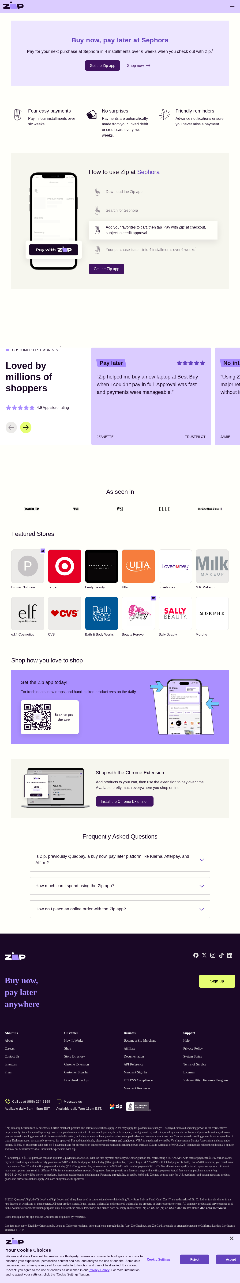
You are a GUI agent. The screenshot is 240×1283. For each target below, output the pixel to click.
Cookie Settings (158, 1259)
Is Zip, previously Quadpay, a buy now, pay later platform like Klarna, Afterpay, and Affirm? (112, 859)
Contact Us (12, 1056)
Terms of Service (194, 1064)
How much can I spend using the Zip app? (74, 885)
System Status (192, 1056)
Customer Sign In (76, 1072)
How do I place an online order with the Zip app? (80, 909)
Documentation (134, 1056)
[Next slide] (25, 427)
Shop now (135, 66)
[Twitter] (204, 955)
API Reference (133, 1064)
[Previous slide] (11, 427)
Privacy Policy (193, 1048)
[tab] (153, 191)
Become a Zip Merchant (140, 1040)
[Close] (231, 1238)
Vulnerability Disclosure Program (205, 1080)
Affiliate (129, 1048)
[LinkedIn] (229, 955)
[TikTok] (221, 955)
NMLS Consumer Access (211, 1208)
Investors (11, 1064)
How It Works (73, 1040)
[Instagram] (213, 955)
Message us (73, 1101)
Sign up (217, 981)
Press (8, 1072)
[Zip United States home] (13, 6)
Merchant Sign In (135, 1072)
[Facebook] (196, 955)
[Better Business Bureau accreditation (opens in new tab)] (138, 1106)
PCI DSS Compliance (138, 1080)
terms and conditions (122, 1140)
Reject (194, 1259)
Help (186, 1040)
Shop (67, 1048)
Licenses (189, 1072)
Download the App (76, 1080)
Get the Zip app (102, 66)
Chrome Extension (76, 1064)
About (9, 1040)
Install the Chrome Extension (125, 801)
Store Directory (74, 1056)
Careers (10, 1048)
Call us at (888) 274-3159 (31, 1101)
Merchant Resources (137, 1088)
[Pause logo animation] (221, 509)
